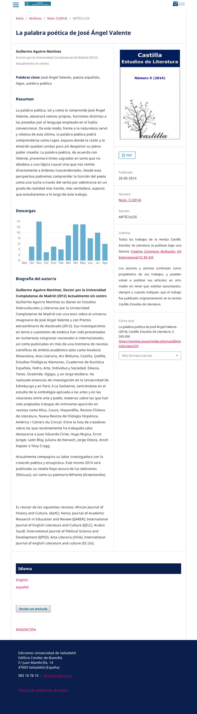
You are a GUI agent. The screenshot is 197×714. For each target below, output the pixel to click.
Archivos (35, 18)
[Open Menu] (16, 5)
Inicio (20, 18)
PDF (128, 155)
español (22, 587)
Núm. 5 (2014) (57, 18)
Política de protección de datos (43, 690)
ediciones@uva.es (57, 675)
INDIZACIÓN (26, 629)
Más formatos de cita (137, 355)
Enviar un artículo (33, 609)
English (22, 580)
